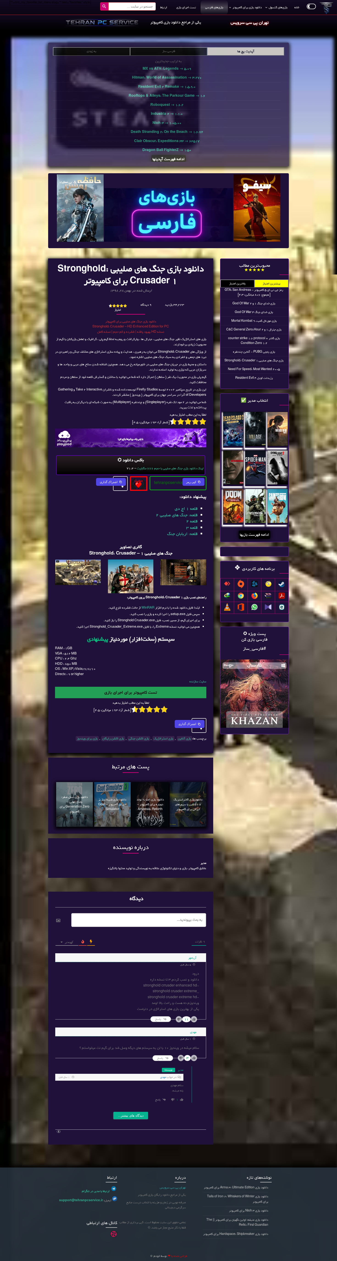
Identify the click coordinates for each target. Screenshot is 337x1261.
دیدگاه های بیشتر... (131, 1115)
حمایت (139, 481)
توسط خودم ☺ (158, 1256)
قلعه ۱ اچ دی (186, 508)
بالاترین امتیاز (237, 283)
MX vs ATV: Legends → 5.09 (167, 68)
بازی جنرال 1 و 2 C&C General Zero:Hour (254, 329)
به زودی (91, 51)
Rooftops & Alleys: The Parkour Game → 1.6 (167, 96)
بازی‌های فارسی (214, 7)
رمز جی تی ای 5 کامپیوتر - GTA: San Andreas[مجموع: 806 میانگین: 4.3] (254, 292)
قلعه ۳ (192, 527)
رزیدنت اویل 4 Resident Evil (254, 378)
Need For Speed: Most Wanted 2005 (254, 369)
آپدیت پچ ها (245, 51)
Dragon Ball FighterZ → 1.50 (166, 150)
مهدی (163, 1077)
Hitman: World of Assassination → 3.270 (167, 77)
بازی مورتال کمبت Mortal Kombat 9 (254, 321)
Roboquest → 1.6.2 (166, 105)
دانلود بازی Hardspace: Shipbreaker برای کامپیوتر (235, 1234)
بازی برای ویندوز (87, 738)
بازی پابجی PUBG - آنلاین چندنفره (254, 351)
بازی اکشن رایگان (113, 738)
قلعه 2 (192, 521)
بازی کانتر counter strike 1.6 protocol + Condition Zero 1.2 (254, 341)
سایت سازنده (197, 681)
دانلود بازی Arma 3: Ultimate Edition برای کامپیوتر (236, 1187)
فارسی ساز (168, 51)
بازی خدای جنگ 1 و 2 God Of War (253, 303)
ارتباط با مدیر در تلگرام (96, 1191)
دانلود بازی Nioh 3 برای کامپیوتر (248, 1210)
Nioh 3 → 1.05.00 (166, 123)
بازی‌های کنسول (278, 7)
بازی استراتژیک (163, 738)
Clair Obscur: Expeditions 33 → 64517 (166, 141)
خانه (296, 7)
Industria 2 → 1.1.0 (167, 114)
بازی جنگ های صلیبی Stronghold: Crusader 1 (254, 360)
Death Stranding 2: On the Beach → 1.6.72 (167, 132)
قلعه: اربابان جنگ (182, 533)
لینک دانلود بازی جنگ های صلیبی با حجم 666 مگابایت (170, 468)
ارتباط (163, 7)
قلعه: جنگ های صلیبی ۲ (177, 515)
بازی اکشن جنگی (139, 738)
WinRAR (148, 607)
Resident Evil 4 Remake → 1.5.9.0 (167, 87)
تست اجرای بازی (186, 7)
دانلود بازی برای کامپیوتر (247, 7)
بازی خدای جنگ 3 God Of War (254, 312)
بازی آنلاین (184, 738)
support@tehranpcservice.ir (81, 1200)
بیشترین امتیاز (271, 283)
